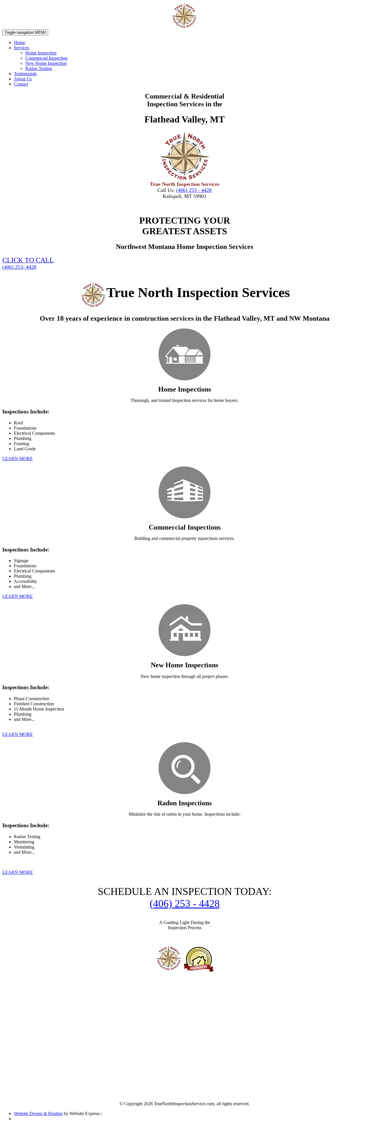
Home (19, 42)
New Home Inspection (46, 63)
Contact (21, 84)
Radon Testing (38, 68)
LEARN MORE (17, 458)
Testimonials (25, 73)
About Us (23, 78)
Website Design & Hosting (38, 1113)
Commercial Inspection (46, 58)
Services (21, 47)
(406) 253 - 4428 (194, 190)
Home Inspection (41, 52)
